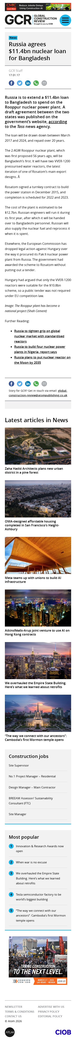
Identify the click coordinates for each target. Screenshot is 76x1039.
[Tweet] (19, 83)
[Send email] (44, 83)
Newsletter (13, 1007)
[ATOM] (21, 1032)
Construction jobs (29, 756)
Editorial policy (50, 1016)
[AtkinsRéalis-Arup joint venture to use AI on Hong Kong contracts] (38, 608)
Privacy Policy (48, 1011)
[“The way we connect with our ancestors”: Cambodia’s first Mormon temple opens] (38, 713)
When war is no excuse (31, 862)
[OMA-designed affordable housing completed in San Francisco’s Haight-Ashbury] (38, 498)
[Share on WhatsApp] (36, 83)
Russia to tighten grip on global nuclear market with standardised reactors (39, 336)
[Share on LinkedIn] (28, 83)
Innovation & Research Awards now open (40, 848)
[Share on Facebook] (11, 83)
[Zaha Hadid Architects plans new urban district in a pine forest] (38, 446)
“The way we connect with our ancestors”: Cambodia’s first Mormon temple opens (41, 915)
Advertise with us (51, 1007)
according (58, 121)
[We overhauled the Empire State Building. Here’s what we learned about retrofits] (38, 660)
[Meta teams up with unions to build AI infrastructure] (38, 555)
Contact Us (13, 1016)
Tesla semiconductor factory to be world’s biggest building (38, 896)
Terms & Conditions (19, 1011)
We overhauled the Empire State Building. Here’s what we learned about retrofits (38, 878)
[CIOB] (54, 1032)
